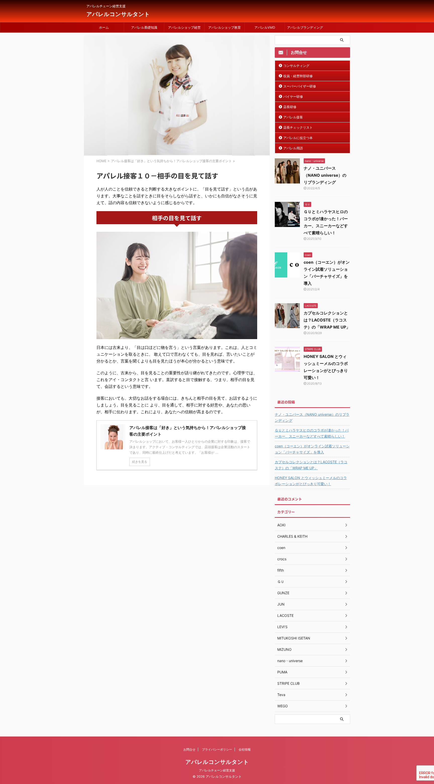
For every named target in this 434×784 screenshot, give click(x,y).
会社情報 (245, 749)
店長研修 (289, 107)
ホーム (104, 27)
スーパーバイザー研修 (299, 86)
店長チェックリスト (298, 127)
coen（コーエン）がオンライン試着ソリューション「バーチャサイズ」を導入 (312, 449)
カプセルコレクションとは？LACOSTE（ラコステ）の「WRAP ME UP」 (327, 320)
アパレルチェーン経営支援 (217, 770)
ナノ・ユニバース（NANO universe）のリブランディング (325, 175)
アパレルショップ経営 (184, 27)
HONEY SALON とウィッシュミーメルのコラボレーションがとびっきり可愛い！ (311, 481)
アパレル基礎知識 (144, 27)
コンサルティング (296, 66)
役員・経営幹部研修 (298, 76)
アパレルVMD (264, 27)
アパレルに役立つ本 (298, 138)
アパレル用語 (293, 148)
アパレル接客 (293, 117)
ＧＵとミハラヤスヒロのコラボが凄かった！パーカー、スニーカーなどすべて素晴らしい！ (312, 433)
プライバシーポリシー (217, 749)
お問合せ (189, 749)
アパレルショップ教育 (224, 27)
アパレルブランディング (305, 27)
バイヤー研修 (293, 97)
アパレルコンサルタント (118, 14)
